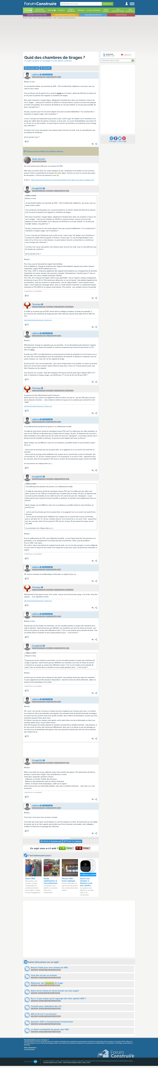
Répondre (47, 68)
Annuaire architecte (93, 15)
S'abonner (127, 55)
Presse (99, 1061)
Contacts (46, 1061)
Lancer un (52, 841)
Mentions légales (71, 1061)
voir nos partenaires (29, 1049)
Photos (50, 10)
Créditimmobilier (71, 10)
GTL (32, 350)
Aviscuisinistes (130, 10)
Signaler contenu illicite (57, 1061)
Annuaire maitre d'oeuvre (65, 15)
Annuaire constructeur (37, 15)
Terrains (81, 10)
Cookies (130, 1061)
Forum (27, 10)
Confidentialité (122, 1061)
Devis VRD (30, 878)
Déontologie (106, 1061)
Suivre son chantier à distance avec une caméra (86, 882)
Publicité (114, 1061)
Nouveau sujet (32, 68)
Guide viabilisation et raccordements (50, 880)
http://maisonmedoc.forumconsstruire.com (38, 320)
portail (59, 93)
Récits (39, 10)
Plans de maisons (93, 10)
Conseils (61, 10)
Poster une (73, 841)
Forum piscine (121, 15)
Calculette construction (84, 1061)
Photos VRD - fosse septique (68, 879)
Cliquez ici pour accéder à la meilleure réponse (44, 151)
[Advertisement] (79, 35)
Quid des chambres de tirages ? (54, 57)
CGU (94, 1061)
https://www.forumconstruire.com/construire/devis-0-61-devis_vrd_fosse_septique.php (62, 180)
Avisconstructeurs (118, 10)
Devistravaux (106, 10)
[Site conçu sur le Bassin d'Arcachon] (30, 1062)
